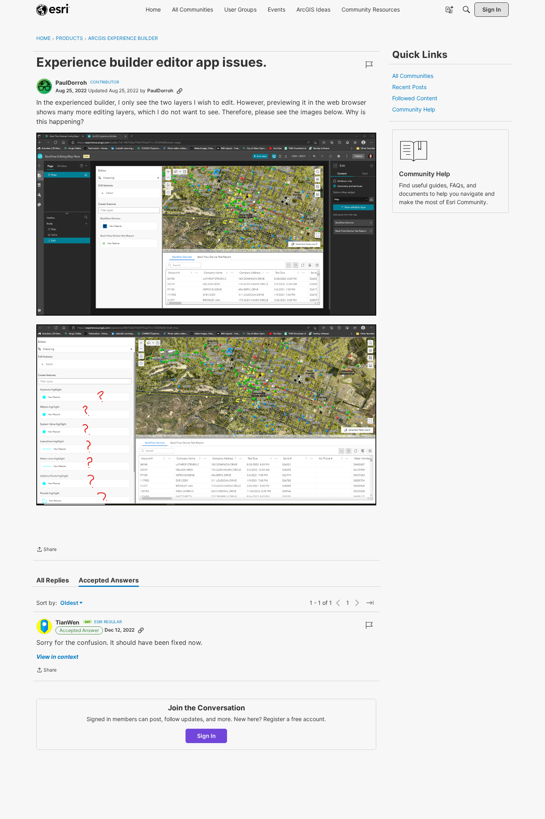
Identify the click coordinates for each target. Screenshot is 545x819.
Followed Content (414, 98)
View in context (57, 656)
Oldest (69, 603)
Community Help (413, 109)
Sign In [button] (206, 735)
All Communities (412, 75)
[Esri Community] (53, 10)
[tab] (53, 580)
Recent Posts (409, 86)
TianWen (67, 622)
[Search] (466, 9)
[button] (206, 224)
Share (46, 550)
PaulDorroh (71, 82)
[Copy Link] (179, 90)
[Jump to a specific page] (369, 602)
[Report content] (369, 65)
